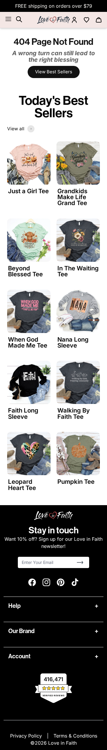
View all (15, 128)
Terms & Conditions (75, 736)
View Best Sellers (53, 71)
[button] (80, 562)
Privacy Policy (26, 736)
